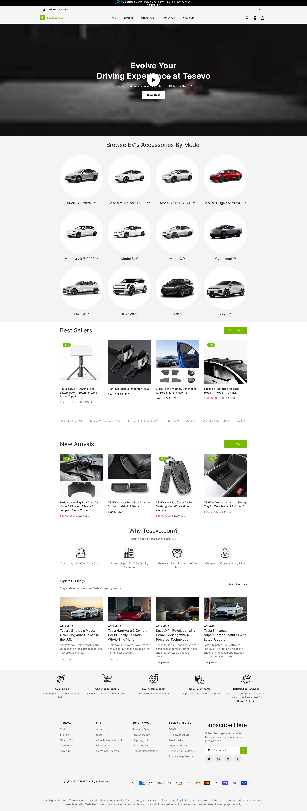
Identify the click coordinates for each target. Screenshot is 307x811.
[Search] (247, 17)
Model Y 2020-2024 (177, 203)
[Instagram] (218, 758)
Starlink (129, 18)
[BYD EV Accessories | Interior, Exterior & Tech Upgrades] (177, 288)
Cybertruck (225, 259)
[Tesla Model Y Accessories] (177, 176)
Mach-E (81, 314)
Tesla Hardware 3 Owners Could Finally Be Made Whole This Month (128, 635)
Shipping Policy (142, 740)
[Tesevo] (51, 18)
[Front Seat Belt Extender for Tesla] (129, 361)
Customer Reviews (107, 751)
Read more (66, 659)
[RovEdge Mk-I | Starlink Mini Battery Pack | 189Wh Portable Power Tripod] (81, 361)
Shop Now (153, 95)
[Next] (191, 3)
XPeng (225, 314)
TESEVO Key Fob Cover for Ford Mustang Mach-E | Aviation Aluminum (175, 506)
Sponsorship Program (182, 756)
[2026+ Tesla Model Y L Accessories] (81, 176)
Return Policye (246, 701)
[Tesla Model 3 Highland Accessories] (225, 176)
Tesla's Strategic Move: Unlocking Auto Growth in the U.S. (79, 635)
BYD (177, 314)
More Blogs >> (238, 584)
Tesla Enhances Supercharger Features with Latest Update (225, 635)
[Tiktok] (238, 758)
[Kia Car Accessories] (129, 288)
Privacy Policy (141, 734)
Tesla (113, 18)
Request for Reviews (181, 751)
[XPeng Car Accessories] (225, 288)
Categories (168, 18)
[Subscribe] (243, 750)
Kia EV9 (129, 314)
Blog (99, 734)
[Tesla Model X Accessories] (177, 232)
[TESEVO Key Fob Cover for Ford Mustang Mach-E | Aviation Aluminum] (177, 475)
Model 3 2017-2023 (82, 259)
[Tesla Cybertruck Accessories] (225, 232)
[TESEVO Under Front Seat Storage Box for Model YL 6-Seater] (129, 475)
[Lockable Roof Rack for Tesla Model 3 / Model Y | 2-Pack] (225, 361)
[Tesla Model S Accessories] (129, 232)
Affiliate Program (179, 734)
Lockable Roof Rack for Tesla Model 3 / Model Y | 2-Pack (221, 390)
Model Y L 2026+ (81, 203)
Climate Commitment (109, 740)
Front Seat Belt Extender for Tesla (128, 388)
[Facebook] (209, 758)
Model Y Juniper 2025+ (130, 203)
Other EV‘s (147, 18)
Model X (177, 259)
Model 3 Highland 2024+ (226, 203)
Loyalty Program (179, 745)
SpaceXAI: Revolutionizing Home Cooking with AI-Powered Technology (176, 635)
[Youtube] (228, 758)
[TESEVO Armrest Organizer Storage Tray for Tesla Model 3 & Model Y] (225, 475)
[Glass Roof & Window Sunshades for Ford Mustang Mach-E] (177, 361)
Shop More (235, 330)
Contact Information (145, 751)
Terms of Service (143, 729)
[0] (262, 18)
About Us (188, 18)
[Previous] (115, 3)
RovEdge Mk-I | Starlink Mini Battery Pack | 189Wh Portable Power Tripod (78, 392)
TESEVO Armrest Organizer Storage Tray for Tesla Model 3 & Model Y (225, 504)
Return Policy (141, 745)
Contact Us (103, 745)
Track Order (176, 740)
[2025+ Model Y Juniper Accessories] (129, 176)
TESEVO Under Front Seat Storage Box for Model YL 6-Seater (129, 504)
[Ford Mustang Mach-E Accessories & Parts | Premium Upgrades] (81, 288)
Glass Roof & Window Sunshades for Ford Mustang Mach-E (176, 390)
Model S (129, 259)
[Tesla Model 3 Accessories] (81, 232)
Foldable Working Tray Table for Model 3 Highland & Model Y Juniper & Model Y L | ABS (79, 506)
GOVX (172, 729)
